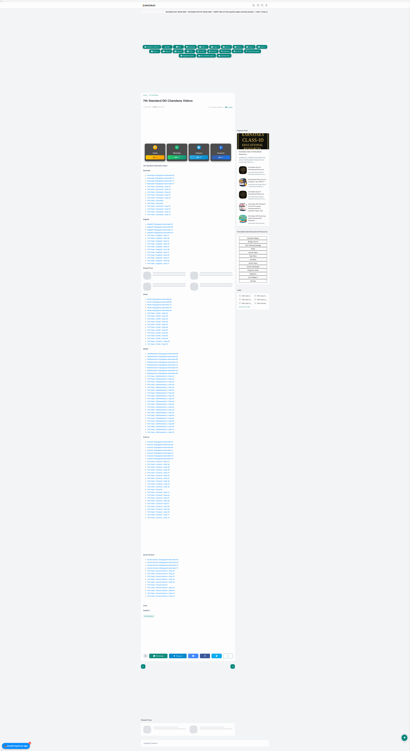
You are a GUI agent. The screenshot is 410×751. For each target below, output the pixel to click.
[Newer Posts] (232, 666)
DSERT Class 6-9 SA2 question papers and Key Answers (183, 12)
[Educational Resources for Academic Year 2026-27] (243, 186)
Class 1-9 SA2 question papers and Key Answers (223, 12)
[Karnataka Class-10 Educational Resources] (253, 149)
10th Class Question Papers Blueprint (247, 303)
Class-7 (155, 51)
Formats (253, 281)
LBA (167, 47)
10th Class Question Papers (262, 300)
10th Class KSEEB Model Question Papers (262, 296)
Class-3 (227, 47)
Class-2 (215, 47)
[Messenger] (193, 656)
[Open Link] (266, 5)
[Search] (262, 5)
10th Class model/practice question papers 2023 (247, 300)
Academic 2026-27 (152, 47)
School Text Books (253, 267)
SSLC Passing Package (253, 245)
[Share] (228, 656)
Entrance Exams (253, 51)
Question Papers (253, 238)
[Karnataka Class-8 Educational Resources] (243, 198)
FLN (179, 47)
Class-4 (239, 47)
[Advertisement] (205, 29)
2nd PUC (213, 51)
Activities (253, 259)
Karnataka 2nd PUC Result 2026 (149, 12)
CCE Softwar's (253, 277)
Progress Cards (253, 270)
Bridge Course (253, 242)
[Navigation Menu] (404, 738)
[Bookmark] (145, 656)
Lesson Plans (253, 252)
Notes (253, 249)
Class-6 (262, 47)
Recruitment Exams (207, 56)
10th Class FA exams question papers (247, 296)
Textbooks (191, 47)
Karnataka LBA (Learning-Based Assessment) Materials (257, 218)
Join (154, 157)
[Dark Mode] (254, 5)
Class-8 (167, 51)
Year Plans (253, 256)
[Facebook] (205, 656)
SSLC (191, 51)
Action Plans (253, 263)
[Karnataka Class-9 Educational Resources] (243, 174)
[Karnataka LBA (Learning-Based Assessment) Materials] (243, 222)
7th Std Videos (149, 616)
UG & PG (238, 51)
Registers (253, 274)
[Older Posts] (143, 666)
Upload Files (225, 56)
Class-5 (251, 47)
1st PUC (202, 51)
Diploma (226, 51)
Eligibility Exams (188, 56)
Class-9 (179, 51)
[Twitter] (217, 656)
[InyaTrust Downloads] (149, 5)
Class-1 (204, 47)
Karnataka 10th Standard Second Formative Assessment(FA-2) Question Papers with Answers (256, 208)
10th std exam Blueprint (262, 303)
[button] (228, 107)
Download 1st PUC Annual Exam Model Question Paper (263, 12)
